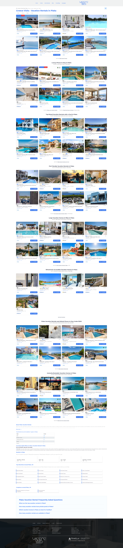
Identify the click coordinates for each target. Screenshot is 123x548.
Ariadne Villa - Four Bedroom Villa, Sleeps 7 (47, 361)
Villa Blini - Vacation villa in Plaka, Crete (46, 154)
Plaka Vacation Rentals (63, 58)
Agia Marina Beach (20, 470)
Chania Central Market (42, 482)
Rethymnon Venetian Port (64, 476)
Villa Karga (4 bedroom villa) (44, 133)
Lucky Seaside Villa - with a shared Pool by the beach (95, 361)
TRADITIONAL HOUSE (89, 185)
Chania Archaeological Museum (87, 482)
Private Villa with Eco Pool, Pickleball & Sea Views (48, 413)
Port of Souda (41, 470)
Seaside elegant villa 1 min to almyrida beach (93, 392)
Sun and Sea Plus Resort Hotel (68, 288)
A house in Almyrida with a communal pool (47, 206)
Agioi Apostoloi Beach (42, 476)
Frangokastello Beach (20, 476)
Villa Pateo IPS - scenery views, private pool (24, 206)
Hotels (41, 3)
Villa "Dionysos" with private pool (45, 392)
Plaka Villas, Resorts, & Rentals (68, 110)
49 (44, 437)
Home (37, 3)
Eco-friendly (30, 447)
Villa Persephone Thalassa (67, 258)
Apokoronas (18, 53)
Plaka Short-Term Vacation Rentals (63, 420)
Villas (53, 3)
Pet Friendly (20, 447)
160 (44, 435)
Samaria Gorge (62, 473)
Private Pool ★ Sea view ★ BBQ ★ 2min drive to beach (26, 154)
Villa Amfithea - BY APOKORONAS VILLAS (24, 413)
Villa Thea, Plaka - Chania (44, 288)
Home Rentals (47, 3)
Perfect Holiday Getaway (21, 133)
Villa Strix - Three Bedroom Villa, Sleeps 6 (70, 81)
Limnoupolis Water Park (43, 479)
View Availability (34, 33)
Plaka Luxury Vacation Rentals (52, 110)
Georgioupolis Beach (63, 479)
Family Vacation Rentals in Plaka (62, 265)
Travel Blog (58, 3)
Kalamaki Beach (85, 479)
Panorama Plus (65, 340)
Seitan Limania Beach (86, 470)
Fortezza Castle (85, 476)
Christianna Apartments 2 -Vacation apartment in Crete (95, 340)
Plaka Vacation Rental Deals (63, 368)
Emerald (64, 185)
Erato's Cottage (42, 185)
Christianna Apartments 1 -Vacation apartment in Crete (26, 340)
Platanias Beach (85, 473)
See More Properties (61, 317)
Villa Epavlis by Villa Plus (90, 413)
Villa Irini (87, 288)
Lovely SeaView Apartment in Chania (92, 206)
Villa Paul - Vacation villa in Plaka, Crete (69, 133)
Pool (17, 447)
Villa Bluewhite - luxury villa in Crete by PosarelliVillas (26, 81)
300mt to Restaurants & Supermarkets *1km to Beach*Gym (27, 258)
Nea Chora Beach (20, 473)
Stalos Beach (19, 479)
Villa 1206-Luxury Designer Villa (22, 288)
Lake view (25, 447)
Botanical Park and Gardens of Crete (66, 482)
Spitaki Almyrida (42, 340)
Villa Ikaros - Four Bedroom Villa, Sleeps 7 (70, 361)
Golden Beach (41, 473)
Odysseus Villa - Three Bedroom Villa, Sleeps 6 (93, 258)
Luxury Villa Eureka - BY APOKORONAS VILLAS (70, 392)
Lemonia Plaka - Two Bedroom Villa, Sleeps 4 (24, 361)
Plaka (21, 53)
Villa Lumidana (65, 154)
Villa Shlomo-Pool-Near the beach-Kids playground (71, 413)
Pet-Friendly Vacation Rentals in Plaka (60, 213)
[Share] (105, 8)
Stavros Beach (19, 482)
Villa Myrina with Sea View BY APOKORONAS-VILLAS (94, 154)
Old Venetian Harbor (63, 470)
